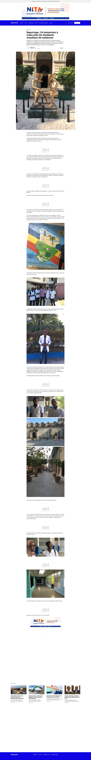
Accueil (21, 22)
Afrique (36, 22)
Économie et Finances (43, 22)
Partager (61, 48)
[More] (54, 23)
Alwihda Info (14, 23)
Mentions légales (54, 754)
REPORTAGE (29, 29)
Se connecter (70, 22)
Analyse (50, 22)
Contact (40, 754)
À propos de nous (46, 754)
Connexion (35, 754)
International (30, 22)
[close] (90, 1)
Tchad (25, 22)
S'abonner (77, 22)
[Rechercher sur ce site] (66, 23)
